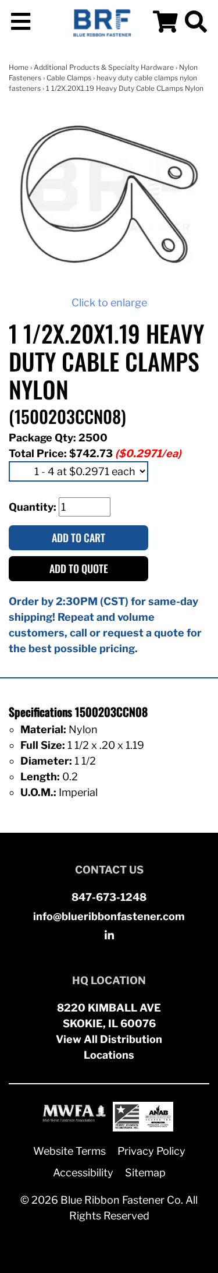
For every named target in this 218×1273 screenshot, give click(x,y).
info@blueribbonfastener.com (109, 916)
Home (18, 67)
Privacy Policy (151, 1151)
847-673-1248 (109, 897)
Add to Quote (78, 568)
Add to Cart (78, 537)
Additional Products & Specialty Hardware (104, 67)
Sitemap (145, 1172)
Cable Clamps (69, 77)
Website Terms (69, 1151)
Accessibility (83, 1172)
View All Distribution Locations (109, 1047)
